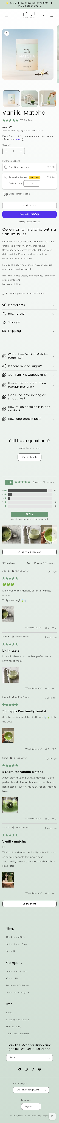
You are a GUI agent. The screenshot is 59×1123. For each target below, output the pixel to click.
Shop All (11, 951)
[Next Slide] (54, 534)
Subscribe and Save (16, 944)
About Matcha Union (17, 971)
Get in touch (29, 457)
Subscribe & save (24, 177)
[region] (29, 534)
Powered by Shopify (40, 1116)
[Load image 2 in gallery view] (29, 98)
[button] (6, 15)
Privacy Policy (13, 1026)
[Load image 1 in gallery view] (11, 98)
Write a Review (36, 552)
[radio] (5, 167)
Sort (29, 563)
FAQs (9, 1012)
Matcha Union (24, 1116)
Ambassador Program (18, 992)
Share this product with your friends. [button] (25, 293)
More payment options (29, 222)
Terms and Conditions (18, 1033)
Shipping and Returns (17, 1019)
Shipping (19, 131)
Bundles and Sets (15, 937)
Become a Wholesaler (17, 985)
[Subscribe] (49, 1057)
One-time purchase (19, 167)
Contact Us (12, 978)
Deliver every (16, 183)
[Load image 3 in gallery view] (47, 98)
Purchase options (11, 160)
